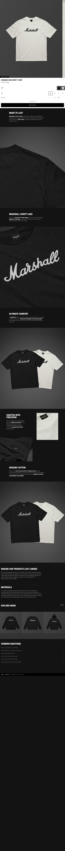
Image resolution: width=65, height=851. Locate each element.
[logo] (5, 5)
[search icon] (56, 6)
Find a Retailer (32, 105)
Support (52, 5)
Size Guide (3, 97)
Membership (51, 2)
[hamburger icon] (62, 6)
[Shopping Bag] (60, 6)
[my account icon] (58, 6)
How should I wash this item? (8, 653)
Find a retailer (57, 2)
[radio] (59, 88)
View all (62, 604)
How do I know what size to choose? (9, 647)
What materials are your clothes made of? (11, 650)
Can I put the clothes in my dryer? (9, 656)
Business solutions (44, 2)
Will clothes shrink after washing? (9, 659)
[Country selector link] (62, 2)
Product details (5, 82)
